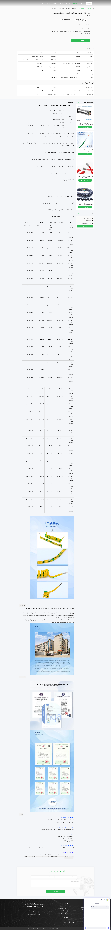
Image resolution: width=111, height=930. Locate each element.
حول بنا (68, 3)
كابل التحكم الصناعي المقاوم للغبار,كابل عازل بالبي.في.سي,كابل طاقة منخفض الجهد (52, 856)
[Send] (86, 928)
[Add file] (108, 928)
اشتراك (38, 914)
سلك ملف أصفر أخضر (69, 858)
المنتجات (75, 3)
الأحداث (55, 3)
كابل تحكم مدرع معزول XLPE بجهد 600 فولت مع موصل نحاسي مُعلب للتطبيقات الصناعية (85, 124)
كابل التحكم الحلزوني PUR (30, 856)
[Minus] (85, 900)
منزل (81, 3)
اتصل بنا (62, 3)
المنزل (91, 8)
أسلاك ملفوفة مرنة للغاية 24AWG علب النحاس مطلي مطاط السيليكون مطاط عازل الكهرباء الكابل (85, 178)
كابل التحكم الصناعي (81, 8)
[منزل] (89, 3)
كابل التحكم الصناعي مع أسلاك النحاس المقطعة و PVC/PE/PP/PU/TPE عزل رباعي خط (86, 204)
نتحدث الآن (81, 40)
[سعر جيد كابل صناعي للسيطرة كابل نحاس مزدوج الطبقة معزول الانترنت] (85, 140)
